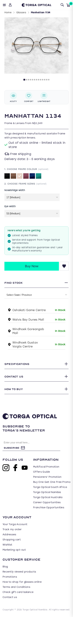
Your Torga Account (15, 524)
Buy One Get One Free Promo (51, 482)
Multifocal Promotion (46, 466)
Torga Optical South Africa (50, 487)
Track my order (12, 529)
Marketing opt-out (14, 549)
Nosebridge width (14, 190)
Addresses (9, 534)
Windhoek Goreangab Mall (28, 331)
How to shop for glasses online (22, 581)
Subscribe (11, 447)
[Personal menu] (11, 5)
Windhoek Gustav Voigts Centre (25, 344)
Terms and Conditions (16, 587)
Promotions (10, 576)
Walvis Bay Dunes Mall (28, 319)
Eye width (10, 206)
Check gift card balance (18, 592)
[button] (24, 80)
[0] (68, 5)
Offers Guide (41, 471)
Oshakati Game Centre (29, 310)
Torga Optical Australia (47, 497)
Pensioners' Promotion (47, 476)
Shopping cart (12, 539)
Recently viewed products (19, 571)
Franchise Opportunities (48, 507)
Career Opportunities (47, 502)
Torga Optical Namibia (47, 492)
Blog (5, 566)
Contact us (10, 597)
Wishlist (7, 544)
